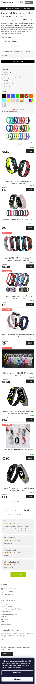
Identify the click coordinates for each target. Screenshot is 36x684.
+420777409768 (8, 592)
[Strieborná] (4, 105)
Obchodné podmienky (7, 607)
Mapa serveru (5, 619)
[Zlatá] (22, 100)
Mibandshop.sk (8, 595)
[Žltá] (8, 100)
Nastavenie (17, 673)
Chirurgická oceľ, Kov (12, 78)
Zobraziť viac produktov (17, 46)
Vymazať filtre (17, 110)
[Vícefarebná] (31, 100)
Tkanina (8, 75)
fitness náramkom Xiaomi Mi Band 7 (16, 27)
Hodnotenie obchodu (18, 510)
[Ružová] (13, 100)
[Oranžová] (31, 96)
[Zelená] (18, 96)
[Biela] (26, 100)
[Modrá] (13, 96)
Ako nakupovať (5, 604)
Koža (7, 86)
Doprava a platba (6, 612)
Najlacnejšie (18, 52)
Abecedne (5, 56)
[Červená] (26, 96)
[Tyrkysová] (4, 100)
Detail (30, 151)
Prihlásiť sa (7, 654)
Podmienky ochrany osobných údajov (12, 609)
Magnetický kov (10, 84)
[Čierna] (4, 96)
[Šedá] (18, 100)
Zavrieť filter (18, 61)
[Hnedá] (22, 96)
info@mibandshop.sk (10, 589)
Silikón (7, 72)
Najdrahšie (27, 52)
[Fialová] (8, 96)
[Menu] (29, 2)
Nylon (7, 81)
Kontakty (3, 617)
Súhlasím (17, 679)
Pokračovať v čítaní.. (7, 37)
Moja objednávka (6, 624)
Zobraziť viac (18, 574)
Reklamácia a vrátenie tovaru (9, 614)
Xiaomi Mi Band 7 (20, 20)
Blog (2, 622)
